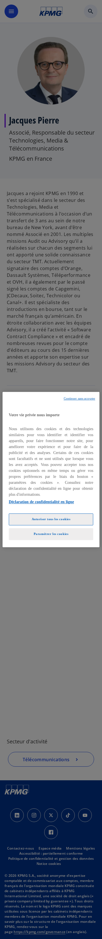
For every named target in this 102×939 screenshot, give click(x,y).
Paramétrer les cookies (51, 534)
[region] (51, 469)
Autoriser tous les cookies (51, 519)
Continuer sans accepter (79, 398)
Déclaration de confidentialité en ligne (41, 502)
